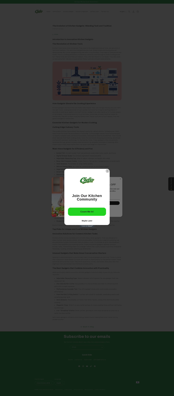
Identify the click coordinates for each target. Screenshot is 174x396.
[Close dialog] (107, 171)
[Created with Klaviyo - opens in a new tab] (87, 226)
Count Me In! (87, 211)
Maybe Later (87, 221)
